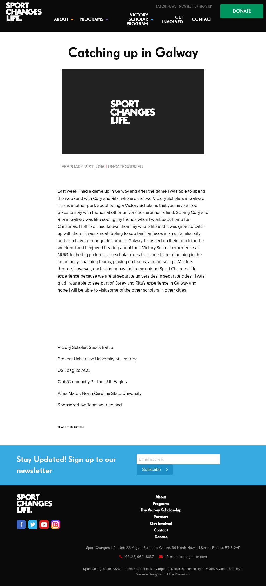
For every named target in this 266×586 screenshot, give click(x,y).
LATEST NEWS (166, 6)
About (161, 497)
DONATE (242, 11)
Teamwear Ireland (104, 405)
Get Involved (161, 524)
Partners (161, 517)
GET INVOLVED (172, 19)
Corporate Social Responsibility (178, 569)
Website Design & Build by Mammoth (163, 574)
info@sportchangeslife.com (185, 557)
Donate (161, 537)
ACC (85, 370)
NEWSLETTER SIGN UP (195, 6)
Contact (161, 530)
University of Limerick (116, 359)
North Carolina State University (112, 393)
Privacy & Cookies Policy (222, 569)
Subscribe (152, 469)
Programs (161, 504)
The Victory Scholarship (161, 510)
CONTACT (202, 19)
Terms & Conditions (138, 569)
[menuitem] (166, 7)
